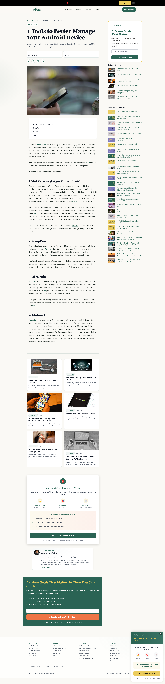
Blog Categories (115, 653)
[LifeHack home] (36, 9)
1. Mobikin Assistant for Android (42, 124)
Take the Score (129, 9)
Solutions (88, 9)
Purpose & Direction (84, 650)
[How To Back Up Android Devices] (81, 400)
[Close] (133, 3)
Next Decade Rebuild (85, 655)
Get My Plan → (125, 3)
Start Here (68, 9)
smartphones (41, 144)
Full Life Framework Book (59, 648)
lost (44, 290)
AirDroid (32, 281)
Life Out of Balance (84, 653)
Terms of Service (109, 673)
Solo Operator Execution (86, 658)
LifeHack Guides (33, 645)
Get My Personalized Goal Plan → (63, 535)
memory (36, 213)
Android (75, 225)
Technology (35, 20)
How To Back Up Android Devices (80, 414)
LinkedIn (61, 666)
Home (28, 20)
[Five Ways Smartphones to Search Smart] (81, 365)
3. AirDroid (35, 131)
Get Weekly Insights (125, 57)
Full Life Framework (34, 650)
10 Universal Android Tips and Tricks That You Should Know (41, 420)
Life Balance (32, 653)
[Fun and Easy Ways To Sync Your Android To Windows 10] (81, 440)
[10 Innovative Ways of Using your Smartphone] (44, 437)
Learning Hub (56, 653)
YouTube (55, 666)
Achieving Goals (33, 655)
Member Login (114, 658)
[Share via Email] (43, 61)
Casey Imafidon (33, 55)
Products (78, 9)
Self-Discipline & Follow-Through (88, 648)
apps (63, 261)
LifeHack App (56, 645)
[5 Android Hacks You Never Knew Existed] (44, 366)
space (74, 201)
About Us (113, 645)
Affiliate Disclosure (130, 673)
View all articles (45, 567)
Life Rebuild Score (34, 648)
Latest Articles (114, 650)
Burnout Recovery (84, 645)
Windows (48, 249)
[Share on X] (38, 61)
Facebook (32, 666)
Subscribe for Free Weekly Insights (62, 617)
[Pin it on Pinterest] (33, 61)
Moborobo (32, 320)
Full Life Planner (56, 650)
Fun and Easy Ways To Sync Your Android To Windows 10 (80, 458)
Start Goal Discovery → (147, 673)
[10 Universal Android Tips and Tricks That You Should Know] (44, 402)
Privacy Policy (120, 673)
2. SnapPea (36, 128)
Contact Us (113, 648)
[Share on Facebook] (28, 61)
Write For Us (113, 655)
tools (88, 163)
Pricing (98, 9)
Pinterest (46, 666)
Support (112, 661)
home (34, 306)
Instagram (39, 666)
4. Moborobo (36, 135)
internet (32, 326)
